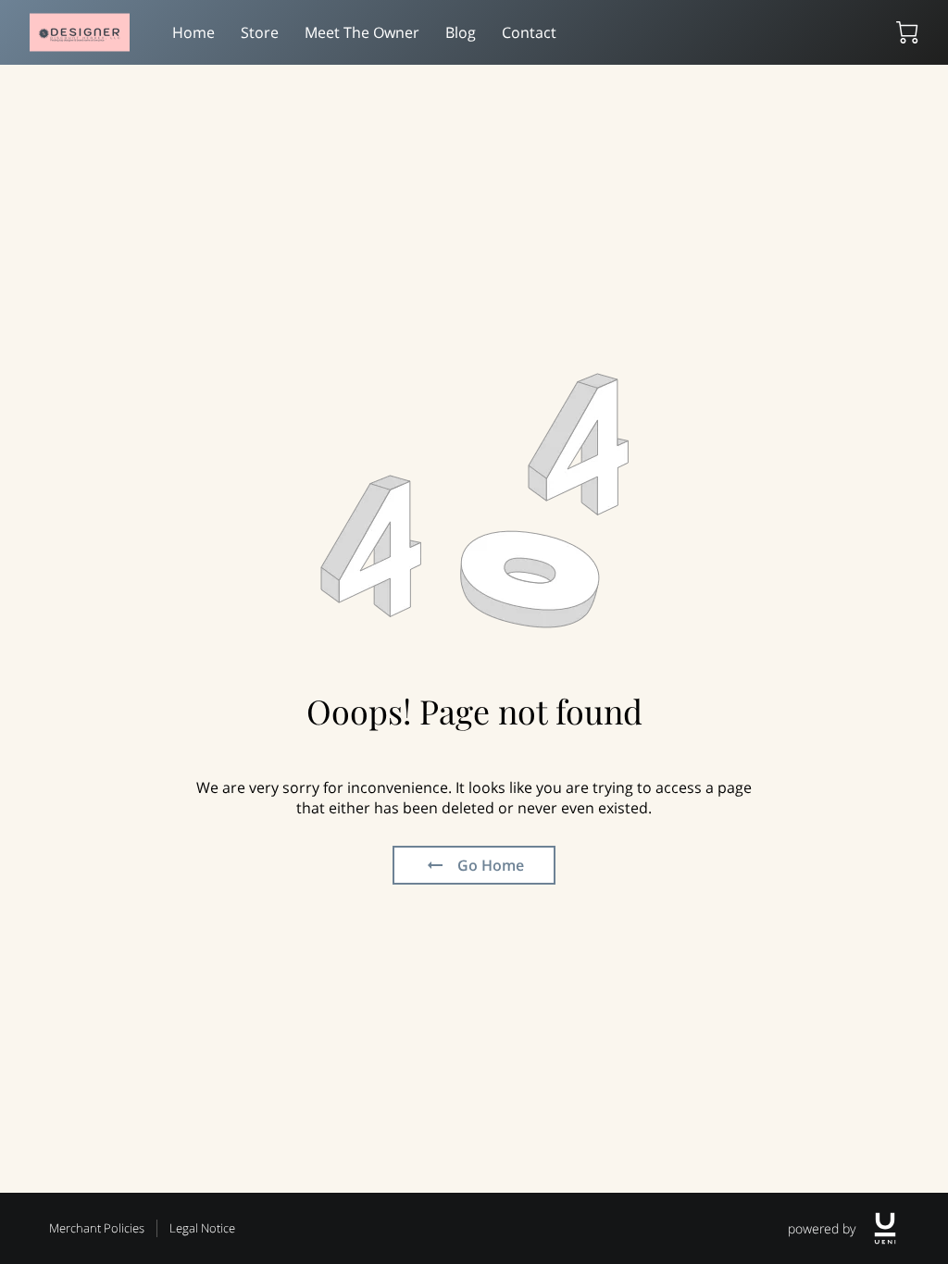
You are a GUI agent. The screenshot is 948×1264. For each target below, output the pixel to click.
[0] (907, 32)
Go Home (490, 865)
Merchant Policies (96, 1228)
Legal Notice (202, 1228)
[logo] (885, 1228)
